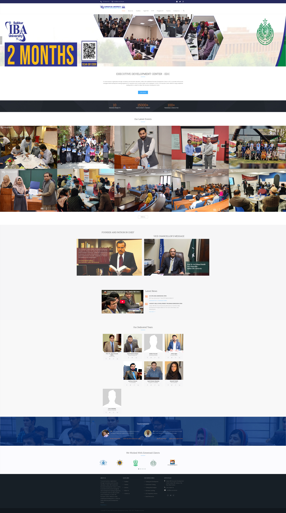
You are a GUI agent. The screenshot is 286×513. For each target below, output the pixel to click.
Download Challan (162, 300)
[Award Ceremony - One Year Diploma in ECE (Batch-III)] (24, 186)
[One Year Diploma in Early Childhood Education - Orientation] (139, 186)
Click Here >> (152, 311)
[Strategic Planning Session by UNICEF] (24, 143)
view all (143, 217)
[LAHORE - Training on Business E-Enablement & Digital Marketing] (253, 186)
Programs (160, 11)
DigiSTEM (146, 11)
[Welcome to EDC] (112, 7)
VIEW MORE (143, 92)
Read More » (104, 505)
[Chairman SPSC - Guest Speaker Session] (196, 186)
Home (123, 11)
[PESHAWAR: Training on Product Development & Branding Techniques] (81, 186)
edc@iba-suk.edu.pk (119, 1)
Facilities (138, 11)
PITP (152, 11)
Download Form (153, 300)
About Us (130, 11)
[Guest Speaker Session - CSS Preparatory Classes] (139, 143)
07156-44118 (106, 1)
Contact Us (176, 11)
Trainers (168, 11)
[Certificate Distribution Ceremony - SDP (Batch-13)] (81, 143)
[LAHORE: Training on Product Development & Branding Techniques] (196, 143)
